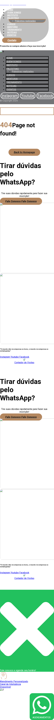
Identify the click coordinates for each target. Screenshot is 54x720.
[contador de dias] (24, 359)
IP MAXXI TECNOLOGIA (32, 370)
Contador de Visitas (24, 362)
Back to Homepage (24, 152)
